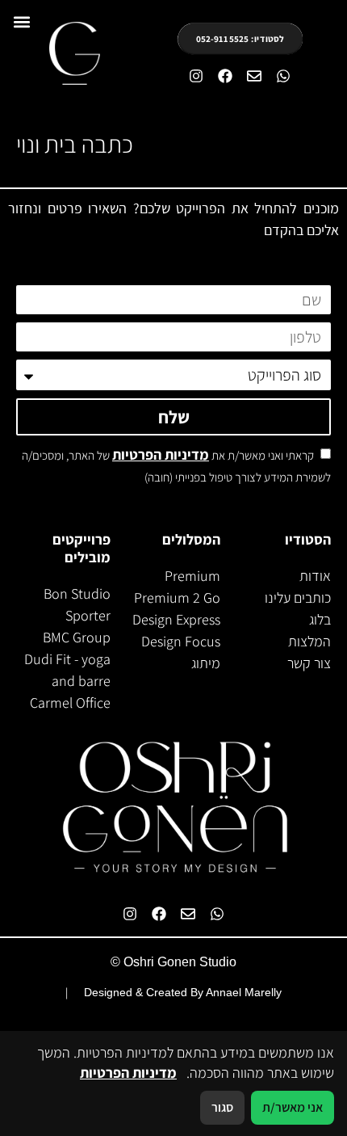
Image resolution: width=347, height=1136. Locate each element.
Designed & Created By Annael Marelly (183, 992)
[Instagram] (196, 75)
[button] (21, 21)
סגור (222, 1107)
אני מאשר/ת (292, 1107)
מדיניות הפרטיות (160, 454)
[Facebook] (225, 75)
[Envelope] (254, 75)
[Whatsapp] (283, 75)
